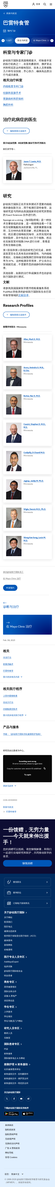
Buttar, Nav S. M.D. (32, 396)
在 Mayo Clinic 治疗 (42, 40)
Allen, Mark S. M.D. (32, 339)
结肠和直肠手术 (12, 92)
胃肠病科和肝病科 (13, 98)
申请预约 (10, 588)
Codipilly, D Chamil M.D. (34, 452)
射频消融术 (8, 664)
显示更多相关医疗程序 (13, 715)
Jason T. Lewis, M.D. (32, 161)
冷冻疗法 (7, 657)
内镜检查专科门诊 (13, 86)
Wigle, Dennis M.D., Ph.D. (35, 509)
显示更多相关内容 (11, 677)
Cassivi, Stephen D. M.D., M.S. (35, 425)
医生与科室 (22, 40)
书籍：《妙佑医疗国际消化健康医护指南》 (22, 734)
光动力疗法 (8, 702)
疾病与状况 (11, 13)
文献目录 (23, 295)
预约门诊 (11, 31)
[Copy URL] (45, 769)
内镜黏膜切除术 (10, 709)
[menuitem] (22, 41)
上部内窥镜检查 (10, 695)
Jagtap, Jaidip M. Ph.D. (34, 481)
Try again (27, 775)
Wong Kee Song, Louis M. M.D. (35, 539)
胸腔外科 (8, 104)
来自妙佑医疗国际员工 (13, 572)
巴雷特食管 (16, 23)
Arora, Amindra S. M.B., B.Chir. (34, 369)
